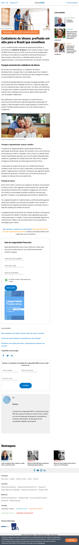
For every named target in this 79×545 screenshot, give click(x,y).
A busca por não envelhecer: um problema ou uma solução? (21, 338)
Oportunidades (7, 32)
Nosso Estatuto (53, 535)
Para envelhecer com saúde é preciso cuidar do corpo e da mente (22, 333)
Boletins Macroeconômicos (8, 487)
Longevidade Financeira (7, 513)
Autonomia (70, 29)
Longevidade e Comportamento (24, 513)
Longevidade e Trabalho (35, 508)
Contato (29, 479)
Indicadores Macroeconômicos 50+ (27, 487)
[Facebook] (34, 470)
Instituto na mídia (21, 479)
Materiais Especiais (15, 500)
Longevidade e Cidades (7, 508)
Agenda (12, 479)
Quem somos (5, 479)
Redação (15, 404)
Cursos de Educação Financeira (38, 498)
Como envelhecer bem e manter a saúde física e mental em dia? (13, 464)
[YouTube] (37, 470)
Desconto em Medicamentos (9, 498)
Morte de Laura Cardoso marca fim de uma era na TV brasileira (65, 464)
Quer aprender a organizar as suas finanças (17, 229)
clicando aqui (41, 543)
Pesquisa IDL (41, 487)
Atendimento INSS (23, 498)
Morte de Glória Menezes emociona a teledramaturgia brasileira (38, 464)
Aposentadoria (71, 17)
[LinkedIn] (44, 470)
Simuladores (4, 500)
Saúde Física (4, 461)
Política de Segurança (41, 535)
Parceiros (35, 479)
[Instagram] (41, 470)
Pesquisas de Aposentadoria (29, 490)
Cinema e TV (31, 461)
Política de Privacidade (27, 535)
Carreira (69, 43)
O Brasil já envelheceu (70, 21)
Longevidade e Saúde (21, 508)
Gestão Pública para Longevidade (10, 490)
